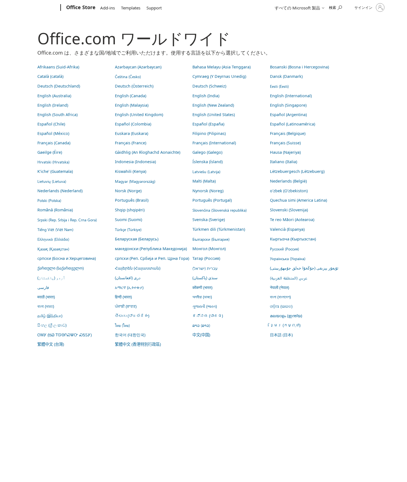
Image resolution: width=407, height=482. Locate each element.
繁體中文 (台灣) (50, 344)
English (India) (205, 95)
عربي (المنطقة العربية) (288, 278)
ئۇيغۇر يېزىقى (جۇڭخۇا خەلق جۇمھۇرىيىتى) (304, 268)
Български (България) (211, 239)
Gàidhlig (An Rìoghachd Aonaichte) (147, 152)
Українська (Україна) (287, 258)
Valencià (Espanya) (287, 229)
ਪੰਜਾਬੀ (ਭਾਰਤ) (125, 306)
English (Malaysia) (131, 105)
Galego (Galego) (207, 152)
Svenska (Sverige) (208, 219)
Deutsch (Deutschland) (58, 86)
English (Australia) (54, 95)
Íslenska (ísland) (207, 161)
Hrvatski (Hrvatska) (53, 162)
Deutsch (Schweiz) (209, 86)
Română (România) (55, 209)
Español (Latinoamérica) (292, 124)
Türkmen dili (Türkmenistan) (218, 229)
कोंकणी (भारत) (202, 287)
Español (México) (53, 133)
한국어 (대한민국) (130, 334)
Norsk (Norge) (128, 190)
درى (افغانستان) (127, 277)
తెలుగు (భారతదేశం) (132, 315)
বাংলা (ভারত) (45, 306)
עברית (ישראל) (204, 268)
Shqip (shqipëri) (130, 209)
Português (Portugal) (212, 200)
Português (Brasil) (131, 200)
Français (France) (130, 142)
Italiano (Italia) (283, 161)
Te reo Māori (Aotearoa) (292, 219)
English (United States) (213, 114)
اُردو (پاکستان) (51, 277)
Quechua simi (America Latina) (298, 200)
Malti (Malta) (204, 181)
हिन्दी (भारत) (123, 296)
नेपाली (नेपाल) (279, 287)
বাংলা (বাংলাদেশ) (280, 296)
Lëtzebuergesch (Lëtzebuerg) (297, 171)
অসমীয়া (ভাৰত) (202, 296)
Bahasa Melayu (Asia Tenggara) (221, 67)
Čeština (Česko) (128, 76)
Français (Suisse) (285, 142)
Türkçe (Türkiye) (128, 229)
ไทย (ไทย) (122, 325)
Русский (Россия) (284, 249)
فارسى (43, 287)
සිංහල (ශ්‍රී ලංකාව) (51, 325)
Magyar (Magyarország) (135, 181)
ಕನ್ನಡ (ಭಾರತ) (207, 315)
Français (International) (214, 142)
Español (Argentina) (288, 114)
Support (154, 8)
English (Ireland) (52, 105)
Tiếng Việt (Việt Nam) (55, 229)
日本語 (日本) (281, 334)
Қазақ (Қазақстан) (53, 249)
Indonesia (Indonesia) (135, 161)
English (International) (291, 95)
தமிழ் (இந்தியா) (49, 315)
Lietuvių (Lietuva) (51, 181)
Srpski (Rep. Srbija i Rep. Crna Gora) (67, 219)
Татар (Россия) (206, 258)
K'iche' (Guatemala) (55, 171)
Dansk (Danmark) (286, 76)
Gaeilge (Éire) (49, 152)
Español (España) (208, 124)
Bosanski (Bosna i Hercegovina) (299, 67)
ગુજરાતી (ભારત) (204, 306)
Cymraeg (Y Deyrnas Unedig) (219, 76)
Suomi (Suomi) (128, 219)
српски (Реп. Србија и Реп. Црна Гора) (152, 258)
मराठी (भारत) (46, 296)
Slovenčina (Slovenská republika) (219, 210)
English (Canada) (130, 95)
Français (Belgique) (287, 133)
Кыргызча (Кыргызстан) (293, 239)
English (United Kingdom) (139, 114)
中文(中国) (201, 334)
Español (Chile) (51, 124)
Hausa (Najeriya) (285, 152)
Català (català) (50, 76)
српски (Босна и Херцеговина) (66, 258)
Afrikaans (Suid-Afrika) (58, 67)
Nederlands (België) (288, 181)
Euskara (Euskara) (131, 133)
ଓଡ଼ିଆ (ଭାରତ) (281, 306)
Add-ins (107, 8)
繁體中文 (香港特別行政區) (138, 344)
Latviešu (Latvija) (206, 171)
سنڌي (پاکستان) (205, 277)
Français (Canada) (53, 142)
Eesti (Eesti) (279, 86)
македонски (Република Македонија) (151, 248)
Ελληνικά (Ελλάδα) (53, 239)
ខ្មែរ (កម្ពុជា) (285, 325)
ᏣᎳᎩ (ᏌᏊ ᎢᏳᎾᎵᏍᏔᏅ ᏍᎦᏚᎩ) (64, 334)
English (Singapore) (288, 105)
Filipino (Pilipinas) (209, 133)
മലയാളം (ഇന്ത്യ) (286, 315)
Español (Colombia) (133, 124)
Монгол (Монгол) (209, 248)
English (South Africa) (57, 114)
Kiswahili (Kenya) (130, 171)
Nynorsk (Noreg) (207, 190)
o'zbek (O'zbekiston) (289, 190)
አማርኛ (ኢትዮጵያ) (129, 287)
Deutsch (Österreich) (134, 86)
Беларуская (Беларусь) (136, 239)
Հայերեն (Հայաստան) (137, 268)
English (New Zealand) (213, 105)
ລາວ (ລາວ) (201, 325)
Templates (130, 8)
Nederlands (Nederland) (60, 190)
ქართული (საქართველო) (60, 268)
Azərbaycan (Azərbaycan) (138, 67)
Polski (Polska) (49, 200)
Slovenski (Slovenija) (289, 209)
